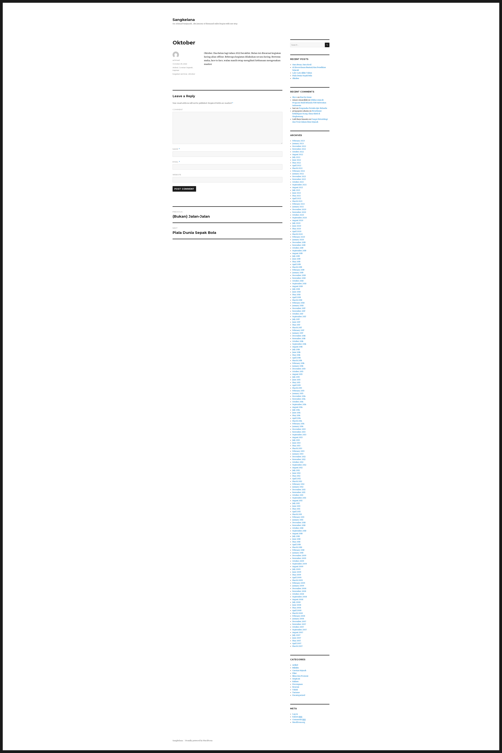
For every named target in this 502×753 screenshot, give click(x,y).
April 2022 (296, 165)
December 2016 (299, 336)
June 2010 (296, 539)
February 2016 (298, 363)
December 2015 (299, 369)
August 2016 (297, 347)
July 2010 (296, 536)
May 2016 (296, 355)
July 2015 (296, 377)
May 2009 (296, 575)
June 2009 (296, 572)
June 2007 (296, 638)
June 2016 (296, 352)
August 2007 (297, 632)
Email (176, 162)
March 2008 (297, 613)
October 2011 (297, 495)
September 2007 (299, 630)
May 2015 (296, 382)
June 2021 (296, 193)
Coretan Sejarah (186, 67)
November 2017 (298, 311)
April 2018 (296, 297)
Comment (178, 109)
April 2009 (296, 577)
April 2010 (296, 544)
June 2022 (296, 160)
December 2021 (299, 176)
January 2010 (297, 553)
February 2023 (298, 141)
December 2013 (299, 429)
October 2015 (297, 371)
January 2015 (297, 393)
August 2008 (297, 599)
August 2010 (297, 533)
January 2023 (298, 143)
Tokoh (295, 690)
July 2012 (296, 470)
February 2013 (298, 451)
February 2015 (298, 391)
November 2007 (299, 624)
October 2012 (297, 462)
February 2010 (298, 550)
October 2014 (297, 402)
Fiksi (294, 673)
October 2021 (298, 182)
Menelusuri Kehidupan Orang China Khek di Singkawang (307, 114)
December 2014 (299, 396)
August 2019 (297, 253)
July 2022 (296, 157)
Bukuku (295, 668)
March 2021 (297, 201)
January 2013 (297, 454)
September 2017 (299, 316)
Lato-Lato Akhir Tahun (302, 73)
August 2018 (297, 286)
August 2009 (297, 566)
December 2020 (299, 209)
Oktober (295, 78)
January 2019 (297, 273)
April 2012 (296, 479)
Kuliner (295, 681)
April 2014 (296, 418)
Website (177, 175)
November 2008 (299, 591)
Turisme (296, 692)
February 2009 (298, 583)
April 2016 (296, 358)
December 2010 (299, 522)
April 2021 (296, 198)
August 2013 (297, 437)
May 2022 (296, 163)
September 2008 (299, 597)
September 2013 (299, 435)
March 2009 (297, 580)
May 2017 (296, 325)
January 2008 (298, 619)
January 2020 (298, 240)
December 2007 (299, 621)
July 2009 (296, 569)
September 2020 (299, 218)
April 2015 (296, 385)
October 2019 (297, 248)
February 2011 (298, 517)
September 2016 (299, 344)
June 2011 (296, 506)
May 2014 (296, 415)
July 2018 (296, 289)
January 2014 (297, 426)
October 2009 (298, 561)
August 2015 (297, 374)
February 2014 (298, 424)
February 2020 (298, 237)
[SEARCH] (327, 45)
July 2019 (296, 256)
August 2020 (297, 220)
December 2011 (298, 490)
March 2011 (297, 514)
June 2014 (296, 413)
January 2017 (297, 333)
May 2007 (296, 641)
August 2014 (297, 407)
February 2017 (298, 330)
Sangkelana (184, 19)
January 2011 (297, 520)
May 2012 (296, 476)
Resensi (295, 687)
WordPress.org (298, 722)
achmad (176, 60)
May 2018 (296, 295)
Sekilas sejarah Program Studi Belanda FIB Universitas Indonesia (309, 103)
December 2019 (299, 242)
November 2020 (299, 212)
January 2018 (297, 305)
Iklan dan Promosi (300, 676)
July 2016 (296, 349)
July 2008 (296, 602)
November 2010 (299, 525)
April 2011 (296, 512)
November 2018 (299, 278)
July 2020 (296, 223)
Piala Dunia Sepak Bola (302, 76)
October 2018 (297, 281)
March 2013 (297, 448)
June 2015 (296, 380)
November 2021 (299, 179)
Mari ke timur (306, 97)
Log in (295, 714)
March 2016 (297, 360)
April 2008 (296, 610)
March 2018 (297, 300)
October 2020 (298, 215)
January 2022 (298, 174)
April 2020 (296, 231)
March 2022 (297, 168)
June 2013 (296, 443)
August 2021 (297, 187)
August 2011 (297, 501)
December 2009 (299, 555)
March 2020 (297, 234)
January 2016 (297, 366)
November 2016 (298, 338)
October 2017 (297, 314)
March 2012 (297, 481)
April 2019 (296, 264)
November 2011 (298, 492)
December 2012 (299, 457)
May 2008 (296, 608)
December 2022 (299, 146)
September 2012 (299, 465)
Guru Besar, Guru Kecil (301, 65)
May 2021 (296, 196)
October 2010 (297, 528)
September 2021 (299, 185)
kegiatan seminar (180, 74)
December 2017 (298, 308)
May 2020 (296, 229)
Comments (299, 719)
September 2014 (299, 404)
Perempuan (297, 684)
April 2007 (296, 643)
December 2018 (299, 275)
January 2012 (297, 487)
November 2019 (298, 245)
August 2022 (297, 154)
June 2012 (296, 473)
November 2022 (299, 149)
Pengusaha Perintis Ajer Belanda (313, 108)
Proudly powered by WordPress (198, 741)
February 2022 (298, 171)
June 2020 (296, 226)
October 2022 (298, 152)
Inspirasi (176, 70)
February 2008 (298, 616)
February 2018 (298, 303)
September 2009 (299, 564)
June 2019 (296, 259)
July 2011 (296, 503)
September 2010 (299, 531)
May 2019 (296, 262)
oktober (191, 74)
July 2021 (296, 190)
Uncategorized (298, 695)
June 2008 (296, 605)
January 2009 (298, 586)
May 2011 (296, 509)
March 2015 (297, 388)
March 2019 (297, 267)
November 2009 (299, 558)
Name (176, 149)
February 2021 (298, 204)
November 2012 (299, 459)
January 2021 (298, 207)
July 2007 (296, 635)
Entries (297, 717)
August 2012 (297, 468)
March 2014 (297, 421)
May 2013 (296, 446)
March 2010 (297, 547)
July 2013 (296, 440)
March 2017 (297, 327)
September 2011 (299, 498)
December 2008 (299, 588)
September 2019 (299, 251)
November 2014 (299, 399)
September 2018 (299, 284)
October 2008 (298, 594)
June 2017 (296, 322)
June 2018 (296, 292)
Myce (294, 97)
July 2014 (296, 410)
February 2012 (298, 484)
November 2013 (299, 432)
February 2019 (298, 270)
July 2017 (296, 319)
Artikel (175, 67)
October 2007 (298, 627)
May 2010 (296, 542)
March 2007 (297, 646)
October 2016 (297, 341)
